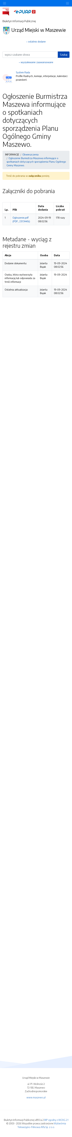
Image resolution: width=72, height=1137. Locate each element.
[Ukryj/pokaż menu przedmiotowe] (4, 3)
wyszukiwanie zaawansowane (37, 62)
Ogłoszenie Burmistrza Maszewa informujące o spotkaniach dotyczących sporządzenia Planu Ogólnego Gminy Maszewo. (36, 162)
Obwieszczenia (30, 154)
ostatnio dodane (37, 41)
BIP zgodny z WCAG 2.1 (56, 1119)
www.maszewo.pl (36, 1097)
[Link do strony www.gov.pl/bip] (8, 11)
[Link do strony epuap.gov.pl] (24, 11)
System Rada (23, 72)
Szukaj (63, 54)
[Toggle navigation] (67, 3)
